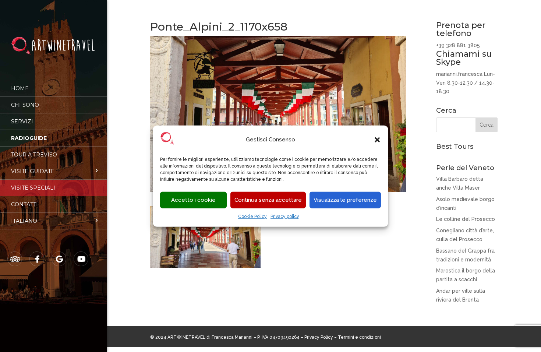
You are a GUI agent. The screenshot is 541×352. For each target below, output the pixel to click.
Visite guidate (32, 171)
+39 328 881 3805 (458, 45)
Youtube (81, 259)
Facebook (37, 259)
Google (59, 259)
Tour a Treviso (34, 154)
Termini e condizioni (359, 337)
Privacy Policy (318, 337)
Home (20, 88)
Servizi (22, 121)
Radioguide (29, 138)
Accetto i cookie (193, 200)
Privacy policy (284, 216)
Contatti (24, 204)
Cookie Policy (252, 216)
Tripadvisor (15, 259)
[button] (377, 140)
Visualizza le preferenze (345, 200)
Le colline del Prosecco (465, 219)
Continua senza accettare (268, 200)
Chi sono (25, 105)
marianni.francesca (459, 74)
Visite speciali (33, 187)
